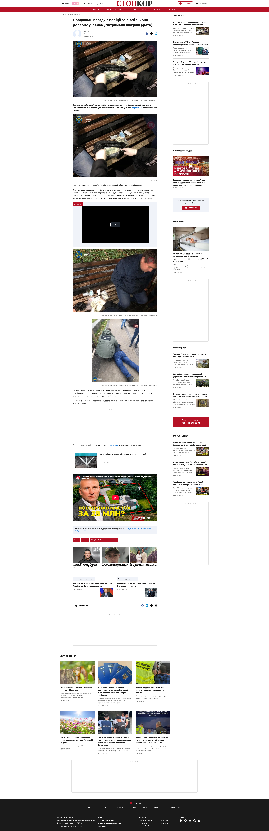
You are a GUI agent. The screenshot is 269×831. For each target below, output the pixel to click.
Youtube (143, 529)
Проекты (96, 9)
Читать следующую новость (127, 579)
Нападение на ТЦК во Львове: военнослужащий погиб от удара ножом (190, 43)
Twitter (148, 529)
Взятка (76, 540)
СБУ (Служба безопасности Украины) (104, 540)
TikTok (85, 531)
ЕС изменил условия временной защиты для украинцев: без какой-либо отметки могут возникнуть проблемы (113, 691)
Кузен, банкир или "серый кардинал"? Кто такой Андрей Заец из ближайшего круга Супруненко (190, 465)
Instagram (78, 531)
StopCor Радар (171, 9)
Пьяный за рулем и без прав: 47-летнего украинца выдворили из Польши (150, 690)
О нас (100, 817)
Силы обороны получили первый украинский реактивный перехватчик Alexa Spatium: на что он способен (189, 377)
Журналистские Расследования (109, 823)
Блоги (134, 9)
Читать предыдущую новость (84, 579)
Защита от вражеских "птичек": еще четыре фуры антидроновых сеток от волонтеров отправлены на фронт (189, 182)
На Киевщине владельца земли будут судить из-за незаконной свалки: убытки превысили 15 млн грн (152, 740)
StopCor (86, 32)
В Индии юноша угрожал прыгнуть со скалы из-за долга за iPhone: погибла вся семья (189, 25)
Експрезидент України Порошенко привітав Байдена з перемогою (136, 584)
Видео (108, 9)
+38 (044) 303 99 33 (191, 423)
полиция (85, 540)
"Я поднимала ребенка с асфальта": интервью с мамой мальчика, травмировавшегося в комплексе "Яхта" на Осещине (190, 258)
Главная (63, 15)
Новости (121, 9)
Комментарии (83, 606)
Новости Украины (74, 15)
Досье (144, 9)
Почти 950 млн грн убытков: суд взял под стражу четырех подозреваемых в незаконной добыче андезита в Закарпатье (114, 741)
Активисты (102, 827)
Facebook (136, 529)
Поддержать (187, 3)
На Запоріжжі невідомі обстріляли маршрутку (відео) (122, 454)
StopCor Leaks (156, 9)
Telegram (130, 529)
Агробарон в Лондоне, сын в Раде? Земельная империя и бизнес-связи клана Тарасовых (188, 485)
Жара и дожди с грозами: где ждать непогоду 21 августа (76, 688)
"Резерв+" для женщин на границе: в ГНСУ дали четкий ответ (189, 355)
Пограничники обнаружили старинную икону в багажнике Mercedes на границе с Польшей (190, 396)
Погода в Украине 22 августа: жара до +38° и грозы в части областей (189, 63)
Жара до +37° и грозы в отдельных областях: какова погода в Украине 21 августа (76, 740)
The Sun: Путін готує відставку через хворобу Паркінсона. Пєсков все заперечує (92, 584)
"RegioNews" (136, 107)
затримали (113, 445)
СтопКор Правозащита (106, 820)
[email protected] (76, 826)
